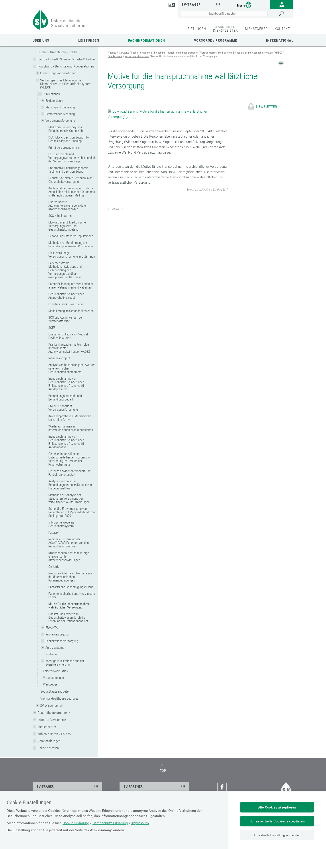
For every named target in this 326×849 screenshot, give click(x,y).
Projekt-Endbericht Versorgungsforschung (63, 408)
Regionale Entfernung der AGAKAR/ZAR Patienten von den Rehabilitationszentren (68, 542)
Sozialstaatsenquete (54, 691)
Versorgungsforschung (60, 121)
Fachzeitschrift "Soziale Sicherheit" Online (66, 59)
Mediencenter (46, 727)
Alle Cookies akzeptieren (277, 807)
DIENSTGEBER (256, 29)
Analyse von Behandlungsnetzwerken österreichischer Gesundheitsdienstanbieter (71, 368)
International (279, 40)
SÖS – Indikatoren (60, 216)
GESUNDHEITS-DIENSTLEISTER (225, 29)
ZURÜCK (118, 209)
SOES (51, 328)
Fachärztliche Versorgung (61, 641)
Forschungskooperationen (58, 73)
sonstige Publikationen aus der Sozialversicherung (64, 662)
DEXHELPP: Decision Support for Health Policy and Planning (69, 139)
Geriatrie (53, 567)
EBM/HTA (51, 628)
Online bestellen (48, 748)
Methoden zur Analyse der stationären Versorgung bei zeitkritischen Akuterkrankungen (69, 498)
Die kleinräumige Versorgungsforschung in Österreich (71, 254)
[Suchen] (285, 13)
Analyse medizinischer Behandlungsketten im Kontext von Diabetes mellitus (70, 484)
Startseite (123, 52)
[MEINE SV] (247, 4)
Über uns (41, 40)
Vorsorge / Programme (215, 40)
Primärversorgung (57, 634)
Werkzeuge (50, 684)
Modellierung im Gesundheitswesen (71, 311)
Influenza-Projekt (59, 358)
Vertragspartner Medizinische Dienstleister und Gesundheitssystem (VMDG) (65, 83)
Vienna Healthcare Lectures (59, 698)
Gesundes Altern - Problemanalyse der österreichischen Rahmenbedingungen (70, 576)
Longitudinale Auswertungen (66, 304)
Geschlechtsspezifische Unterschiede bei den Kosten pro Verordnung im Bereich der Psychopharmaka (69, 459)
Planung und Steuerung (60, 107)
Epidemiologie (54, 101)
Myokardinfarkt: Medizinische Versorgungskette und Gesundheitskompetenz (67, 225)
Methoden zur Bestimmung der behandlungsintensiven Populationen (71, 244)
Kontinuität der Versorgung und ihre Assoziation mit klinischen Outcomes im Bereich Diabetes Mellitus (71, 191)
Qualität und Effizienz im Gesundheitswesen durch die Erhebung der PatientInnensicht (68, 617)
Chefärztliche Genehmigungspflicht (70, 587)
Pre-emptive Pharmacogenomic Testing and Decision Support (68, 169)
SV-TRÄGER (45, 786)
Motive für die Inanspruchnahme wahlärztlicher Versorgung (69, 605)
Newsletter (266, 106)
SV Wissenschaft (51, 705)
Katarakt (53, 533)
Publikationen (51, 94)
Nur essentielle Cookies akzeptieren (277, 821)
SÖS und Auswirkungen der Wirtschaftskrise (65, 319)
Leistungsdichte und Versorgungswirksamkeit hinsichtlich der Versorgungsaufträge (72, 157)
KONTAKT (282, 29)
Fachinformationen (146, 40)
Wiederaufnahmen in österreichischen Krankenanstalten (70, 428)
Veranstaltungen (53, 678)
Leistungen (88, 40)
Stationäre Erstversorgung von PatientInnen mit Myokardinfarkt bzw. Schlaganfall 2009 (72, 512)
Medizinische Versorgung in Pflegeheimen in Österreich (65, 129)
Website (112, 52)
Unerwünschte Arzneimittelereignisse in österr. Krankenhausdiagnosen (68, 205)
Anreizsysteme (54, 648)
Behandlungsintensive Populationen (70, 236)
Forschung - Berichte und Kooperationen (65, 66)
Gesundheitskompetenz (53, 712)
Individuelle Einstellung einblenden (277, 835)
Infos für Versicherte (51, 720)
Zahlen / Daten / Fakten (54, 734)
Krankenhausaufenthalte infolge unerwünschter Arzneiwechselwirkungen (68, 556)
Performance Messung (60, 114)
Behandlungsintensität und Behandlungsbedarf (65, 397)
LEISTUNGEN (196, 29)
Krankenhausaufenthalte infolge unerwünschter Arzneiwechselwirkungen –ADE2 (69, 348)
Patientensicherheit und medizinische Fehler (72, 595)
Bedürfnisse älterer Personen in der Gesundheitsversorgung (71, 180)
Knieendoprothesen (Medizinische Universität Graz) (69, 418)
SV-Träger (191, 4)
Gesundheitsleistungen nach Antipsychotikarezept (66, 296)
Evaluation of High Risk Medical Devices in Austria (68, 336)
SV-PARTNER (133, 786)
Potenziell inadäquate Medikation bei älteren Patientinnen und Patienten (71, 285)
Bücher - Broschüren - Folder (57, 52)
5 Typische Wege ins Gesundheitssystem (61, 524)
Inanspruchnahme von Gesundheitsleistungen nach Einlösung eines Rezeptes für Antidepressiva (66, 384)
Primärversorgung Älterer (64, 148)
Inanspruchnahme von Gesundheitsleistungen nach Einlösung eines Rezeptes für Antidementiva (66, 442)
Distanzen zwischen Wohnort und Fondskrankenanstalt (69, 473)
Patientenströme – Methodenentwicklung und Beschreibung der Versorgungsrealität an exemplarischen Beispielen (65, 270)
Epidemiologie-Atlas (55, 671)
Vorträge (51, 654)
